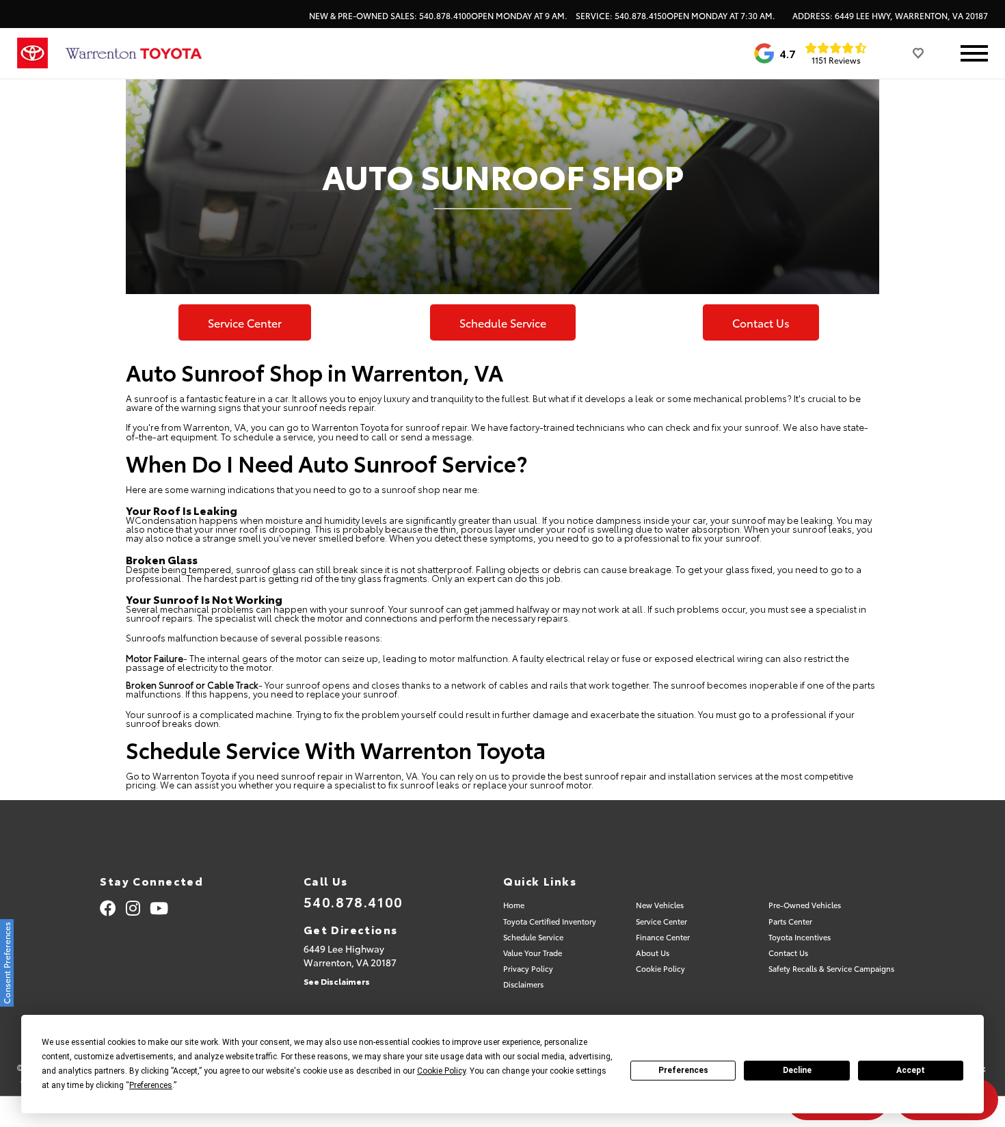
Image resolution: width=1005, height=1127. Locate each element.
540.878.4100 (353, 901)
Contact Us (761, 322)
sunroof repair (616, 775)
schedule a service (273, 436)
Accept (910, 1070)
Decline (797, 1070)
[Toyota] (32, 53)
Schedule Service (502, 322)
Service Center (245, 322)
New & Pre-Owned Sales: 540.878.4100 (438, 16)
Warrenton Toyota (350, 427)
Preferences (683, 1070)
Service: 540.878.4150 (675, 16)
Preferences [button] (150, 1085)
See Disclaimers (337, 981)
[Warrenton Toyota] (133, 53)
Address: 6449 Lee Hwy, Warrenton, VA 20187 (890, 16)
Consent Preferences (6, 963)
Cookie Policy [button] (441, 1071)
